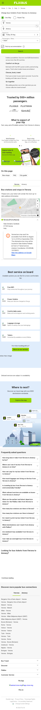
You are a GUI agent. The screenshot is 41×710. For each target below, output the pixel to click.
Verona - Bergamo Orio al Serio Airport (14, 602)
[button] (20, 23)
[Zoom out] (37, 203)
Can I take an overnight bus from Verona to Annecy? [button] (17, 540)
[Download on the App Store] (27, 685)
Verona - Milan (6, 613)
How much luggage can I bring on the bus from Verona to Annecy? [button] (19, 480)
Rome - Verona (6, 625)
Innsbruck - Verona (7, 645)
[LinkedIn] (21, 694)
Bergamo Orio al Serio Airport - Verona (14, 599)
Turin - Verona (5, 633)
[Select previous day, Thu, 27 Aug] (34, 35)
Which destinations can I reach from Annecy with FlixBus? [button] (18, 526)
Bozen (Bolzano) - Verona (9, 622)
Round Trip (21, 18)
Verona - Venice (6, 631)
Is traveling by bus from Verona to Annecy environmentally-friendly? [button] (17, 487)
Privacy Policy (19, 699)
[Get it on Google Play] (15, 685)
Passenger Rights (30, 699)
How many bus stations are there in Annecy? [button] (18, 513)
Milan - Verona (6, 611)
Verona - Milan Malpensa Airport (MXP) (14, 616)
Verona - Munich (6, 608)
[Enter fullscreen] (37, 210)
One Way (8, 18)
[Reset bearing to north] (37, 206)
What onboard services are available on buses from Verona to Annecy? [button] (18, 494)
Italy (15, 8)
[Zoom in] (37, 200)
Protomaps (24, 215)
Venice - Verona (6, 628)
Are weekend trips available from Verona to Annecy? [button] (18, 533)
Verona (23, 8)
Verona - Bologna (7, 653)
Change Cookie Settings (22, 703)
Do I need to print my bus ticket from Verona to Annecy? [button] (18, 519)
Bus (10, 8)
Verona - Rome (6, 639)
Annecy (24, 184)
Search (20, 51)
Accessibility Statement (25, 701)
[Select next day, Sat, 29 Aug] (37, 35)
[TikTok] (22, 694)
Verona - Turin (5, 636)
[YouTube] (20, 694)
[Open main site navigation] (3, 3)
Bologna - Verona (7, 650)
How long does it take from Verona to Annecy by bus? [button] (18, 459)
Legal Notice (13, 701)
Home (3, 8)
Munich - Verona (6, 605)
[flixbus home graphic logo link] (21, 3)
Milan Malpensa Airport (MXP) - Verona (14, 619)
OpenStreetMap (32, 215)
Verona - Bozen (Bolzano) (9, 642)
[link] (20, 413)
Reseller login (10, 699)
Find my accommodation (13, 46)
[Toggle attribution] (38, 215)
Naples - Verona (6, 648)
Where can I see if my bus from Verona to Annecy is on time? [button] (17, 466)
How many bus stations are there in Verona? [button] (18, 509)
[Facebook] (19, 694)
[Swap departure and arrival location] (37, 26)
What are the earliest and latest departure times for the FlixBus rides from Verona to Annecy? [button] (17, 502)
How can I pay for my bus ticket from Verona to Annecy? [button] (18, 473)
